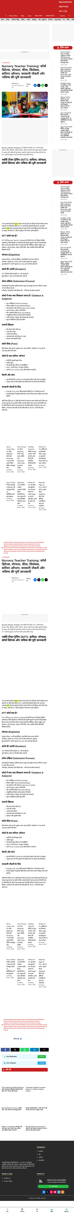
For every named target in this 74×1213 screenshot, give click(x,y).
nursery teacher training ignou (34, 537)
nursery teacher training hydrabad (16, 537)
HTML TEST (38, 10)
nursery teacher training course (18, 535)
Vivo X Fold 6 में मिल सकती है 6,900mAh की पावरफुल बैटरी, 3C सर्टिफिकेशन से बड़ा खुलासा (10, 479)
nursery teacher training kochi (25, 538)
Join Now (41, 1046)
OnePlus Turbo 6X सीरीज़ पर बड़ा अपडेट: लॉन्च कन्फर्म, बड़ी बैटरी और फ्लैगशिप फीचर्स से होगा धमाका (32, 445)
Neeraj (10, 76)
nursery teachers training (33, 540)
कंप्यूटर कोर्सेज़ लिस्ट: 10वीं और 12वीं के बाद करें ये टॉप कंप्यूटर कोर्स (36, 1098)
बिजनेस (50, 14)
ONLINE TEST (50, 10)
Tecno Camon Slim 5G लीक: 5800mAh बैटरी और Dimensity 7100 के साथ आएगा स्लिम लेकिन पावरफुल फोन (66, 51)
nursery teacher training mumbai (17, 540)
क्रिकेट (7, 14)
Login (29, 10)
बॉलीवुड (34, 14)
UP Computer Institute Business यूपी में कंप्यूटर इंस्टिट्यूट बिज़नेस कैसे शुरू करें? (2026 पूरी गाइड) (13, 1078)
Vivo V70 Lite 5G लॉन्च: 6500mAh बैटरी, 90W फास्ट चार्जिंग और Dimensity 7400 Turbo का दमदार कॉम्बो (66, 67)
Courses (62, 10)
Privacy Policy (13, 10)
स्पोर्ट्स (28, 14)
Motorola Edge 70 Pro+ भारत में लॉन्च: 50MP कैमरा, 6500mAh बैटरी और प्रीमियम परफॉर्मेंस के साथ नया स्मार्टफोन (43, 483)
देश (64, 14)
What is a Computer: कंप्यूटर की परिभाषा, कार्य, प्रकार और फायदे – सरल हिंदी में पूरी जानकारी (12, 1117)
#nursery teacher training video (12, 531)
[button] (69, 10)
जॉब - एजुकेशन (42, 14)
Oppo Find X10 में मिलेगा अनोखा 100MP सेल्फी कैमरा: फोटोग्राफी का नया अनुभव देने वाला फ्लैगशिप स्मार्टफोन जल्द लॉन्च (66, 126)
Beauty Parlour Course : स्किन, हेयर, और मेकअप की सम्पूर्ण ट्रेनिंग (12, 1098)
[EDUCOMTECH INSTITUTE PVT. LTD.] (5, 4)
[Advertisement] (25, 30)
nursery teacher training (19, 533)
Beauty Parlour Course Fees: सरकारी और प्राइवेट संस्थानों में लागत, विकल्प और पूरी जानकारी (36, 1117)
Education (7, 57)
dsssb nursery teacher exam (29, 531)
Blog (22, 10)
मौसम (2, 14)
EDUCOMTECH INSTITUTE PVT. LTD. (25, 4)
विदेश (68, 14)
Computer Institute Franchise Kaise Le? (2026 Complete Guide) (36, 1078)
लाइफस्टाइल (58, 14)
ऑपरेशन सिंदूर (15, 14)
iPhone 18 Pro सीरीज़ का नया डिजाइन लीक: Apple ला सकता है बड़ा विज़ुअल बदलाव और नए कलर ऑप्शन (66, 97)
